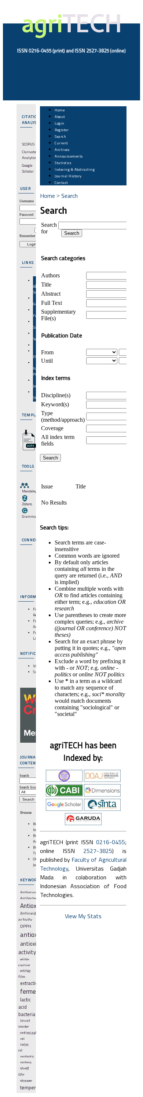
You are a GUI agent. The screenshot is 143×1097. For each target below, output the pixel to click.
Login (60, 123)
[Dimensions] (102, 794)
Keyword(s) (55, 404)
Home (60, 110)
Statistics (63, 163)
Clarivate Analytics (29, 154)
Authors (50, 275)
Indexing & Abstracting (75, 169)
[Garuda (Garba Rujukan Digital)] (83, 823)
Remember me (30, 236)
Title (46, 284)
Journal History (68, 176)
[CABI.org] (64, 794)
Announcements (69, 156)
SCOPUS (28, 144)
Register (62, 130)
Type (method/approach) (63, 416)
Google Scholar (28, 168)
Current (61, 143)
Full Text (51, 303)
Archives (62, 149)
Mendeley (29, 491)
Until (47, 361)
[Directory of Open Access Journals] (102, 779)
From (47, 352)
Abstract (50, 294)
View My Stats (83, 916)
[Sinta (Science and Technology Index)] (102, 808)
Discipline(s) (55, 395)
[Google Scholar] (64, 808)
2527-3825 (97, 850)
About (60, 116)
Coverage (52, 428)
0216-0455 (110, 842)
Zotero (27, 504)
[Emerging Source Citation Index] (64, 779)
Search (60, 136)
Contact (61, 182)
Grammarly (31, 516)
